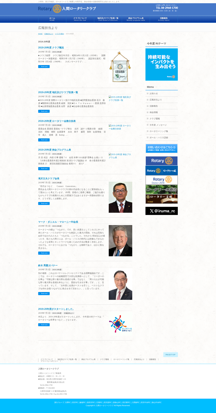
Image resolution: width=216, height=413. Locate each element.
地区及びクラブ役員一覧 (67, 359)
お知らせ (154, 93)
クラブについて (47, 359)
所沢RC (75, 402)
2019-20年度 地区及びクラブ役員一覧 (58, 92)
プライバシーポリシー (49, 361)
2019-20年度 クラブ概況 (51, 47)
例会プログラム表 (88, 359)
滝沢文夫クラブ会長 (48, 178)
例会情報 (154, 112)
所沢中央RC (146, 402)
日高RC (99, 402)
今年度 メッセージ (158, 125)
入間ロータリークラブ (104, 405)
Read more (44, 66)
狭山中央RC (157, 402)
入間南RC (136, 402)
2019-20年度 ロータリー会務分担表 (57, 121)
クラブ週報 (155, 119)
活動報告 (154, 106)
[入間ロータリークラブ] (67, 10)
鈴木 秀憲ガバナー (48, 265)
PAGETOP (170, 354)
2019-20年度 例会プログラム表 (54, 150)
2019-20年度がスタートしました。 (56, 309)
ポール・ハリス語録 (159, 137)
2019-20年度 (56, 52)
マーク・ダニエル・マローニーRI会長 (58, 222)
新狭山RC (117, 402)
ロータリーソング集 (159, 131)
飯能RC (83, 402)
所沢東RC (126, 402)
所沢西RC (108, 402)
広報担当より (69, 313)
